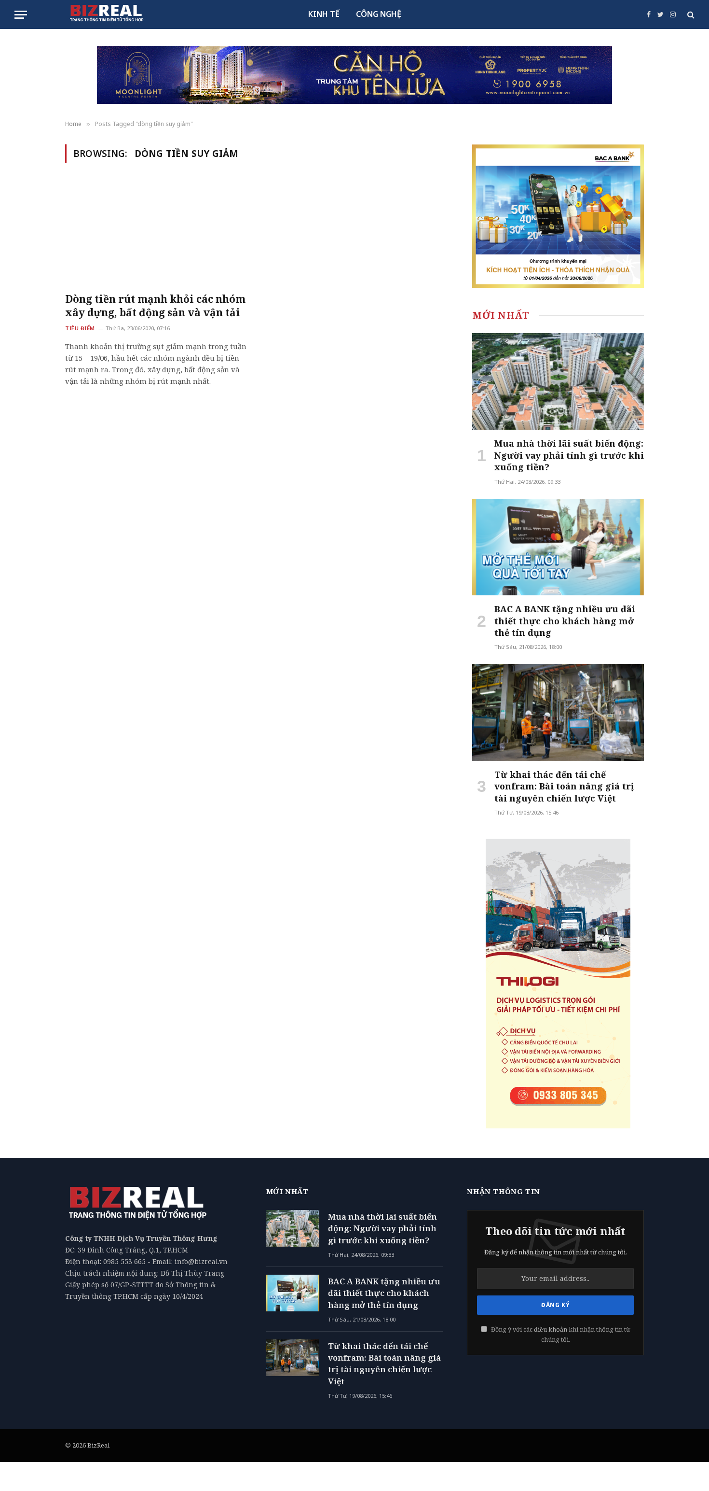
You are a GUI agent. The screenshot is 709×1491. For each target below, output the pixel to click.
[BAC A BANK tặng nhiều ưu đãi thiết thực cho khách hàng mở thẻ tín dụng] (558, 547)
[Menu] (20, 15)
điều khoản (550, 1329)
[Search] (690, 15)
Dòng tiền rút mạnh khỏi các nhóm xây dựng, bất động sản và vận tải (155, 306)
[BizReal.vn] (106, 14)
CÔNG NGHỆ (378, 14)
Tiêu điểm (80, 328)
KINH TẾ (324, 14)
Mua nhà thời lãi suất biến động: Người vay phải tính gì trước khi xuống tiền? (569, 455)
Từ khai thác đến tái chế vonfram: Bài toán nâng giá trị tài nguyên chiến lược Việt (564, 786)
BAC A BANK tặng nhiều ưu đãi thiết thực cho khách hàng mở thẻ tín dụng (564, 620)
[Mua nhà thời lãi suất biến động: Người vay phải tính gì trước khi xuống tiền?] (558, 381)
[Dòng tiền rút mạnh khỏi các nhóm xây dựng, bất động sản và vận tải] (155, 233)
